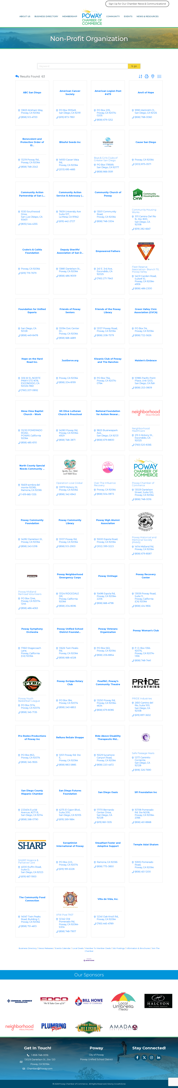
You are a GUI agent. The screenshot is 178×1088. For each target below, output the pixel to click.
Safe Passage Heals (143, 753)
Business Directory (46, 16)
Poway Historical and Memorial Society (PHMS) (144, 540)
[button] (17, 76)
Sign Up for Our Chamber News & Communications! (137, 4)
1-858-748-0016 (39, 1055)
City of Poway (96, 1055)
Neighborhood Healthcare (141, 429)
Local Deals (77, 948)
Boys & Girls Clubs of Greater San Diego (106, 159)
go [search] (135, 66)
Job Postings (119, 948)
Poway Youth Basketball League (29, 699)
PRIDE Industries (142, 698)
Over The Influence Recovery (105, 484)
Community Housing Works (144, 211)
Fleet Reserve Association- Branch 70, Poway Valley (145, 269)
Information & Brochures (138, 948)
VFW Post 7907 (64, 914)
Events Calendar (63, 948)
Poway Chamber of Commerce (143, 484)
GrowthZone (120, 1084)
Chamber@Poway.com (39, 1068)
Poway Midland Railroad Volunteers (29, 593)
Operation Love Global (69, 483)
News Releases (45, 948)
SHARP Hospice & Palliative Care (28, 861)
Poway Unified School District (96, 1059)
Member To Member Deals (98, 948)
